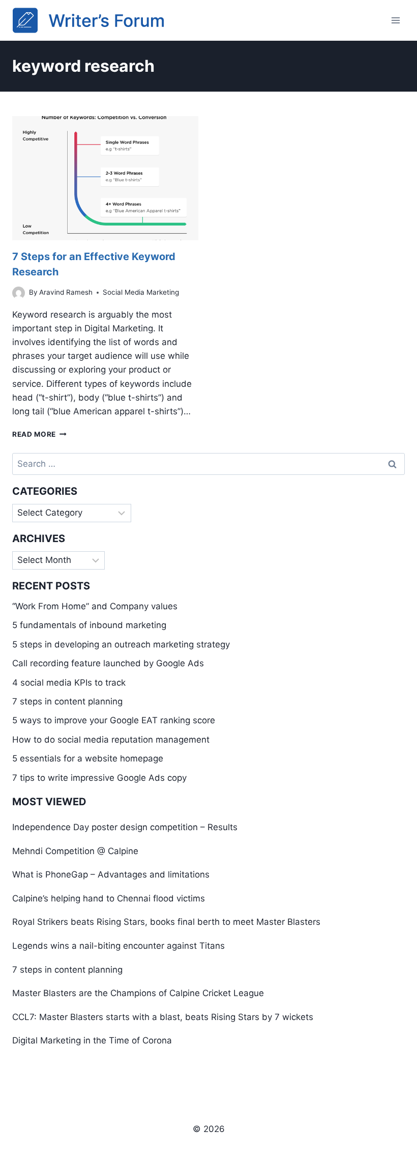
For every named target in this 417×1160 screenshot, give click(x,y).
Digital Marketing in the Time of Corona (92, 1040)
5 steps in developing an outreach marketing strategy (121, 644)
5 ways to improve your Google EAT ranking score (113, 720)
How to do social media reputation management (111, 739)
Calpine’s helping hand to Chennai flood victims (108, 898)
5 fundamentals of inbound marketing (89, 625)
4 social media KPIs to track (69, 682)
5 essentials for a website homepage (87, 758)
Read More (39, 434)
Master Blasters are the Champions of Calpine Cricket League (138, 993)
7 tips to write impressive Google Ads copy (99, 778)
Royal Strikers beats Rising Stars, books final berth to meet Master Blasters (166, 922)
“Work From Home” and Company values (94, 606)
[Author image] (18, 293)
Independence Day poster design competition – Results (124, 827)
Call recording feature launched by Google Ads (108, 663)
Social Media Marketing (141, 292)
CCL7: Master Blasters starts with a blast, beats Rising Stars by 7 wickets (162, 1017)
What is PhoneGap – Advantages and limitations (111, 874)
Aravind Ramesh (66, 292)
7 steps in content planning (67, 701)
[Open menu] (395, 20)
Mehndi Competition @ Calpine (75, 851)
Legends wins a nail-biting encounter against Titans (118, 946)
